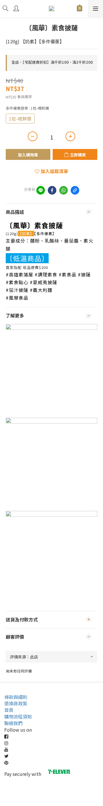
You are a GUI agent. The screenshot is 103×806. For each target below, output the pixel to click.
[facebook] (52, 190)
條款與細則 (15, 696)
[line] (40, 190)
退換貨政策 (15, 703)
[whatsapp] (63, 190)
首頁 (8, 709)
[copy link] (75, 190)
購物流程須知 (18, 716)
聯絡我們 (13, 723)
